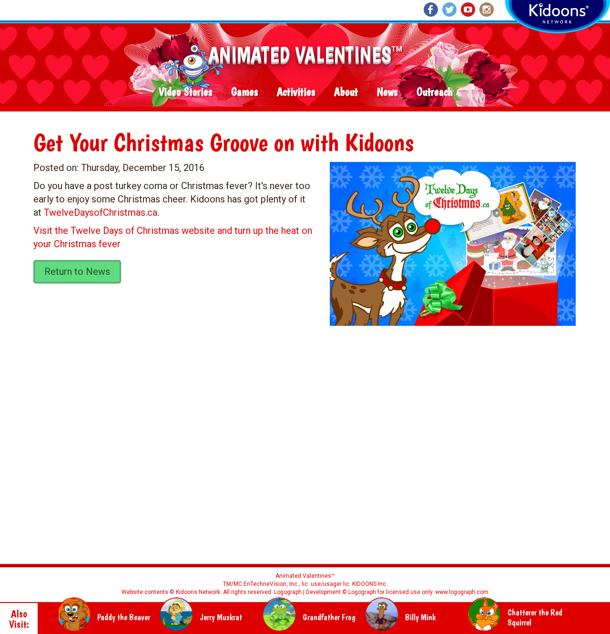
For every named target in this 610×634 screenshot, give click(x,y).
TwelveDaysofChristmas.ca (100, 212)
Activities (296, 92)
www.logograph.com (461, 592)
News (387, 92)
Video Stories (185, 92)
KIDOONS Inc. (369, 584)
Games (244, 92)
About (346, 92)
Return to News (77, 271)
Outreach (435, 92)
